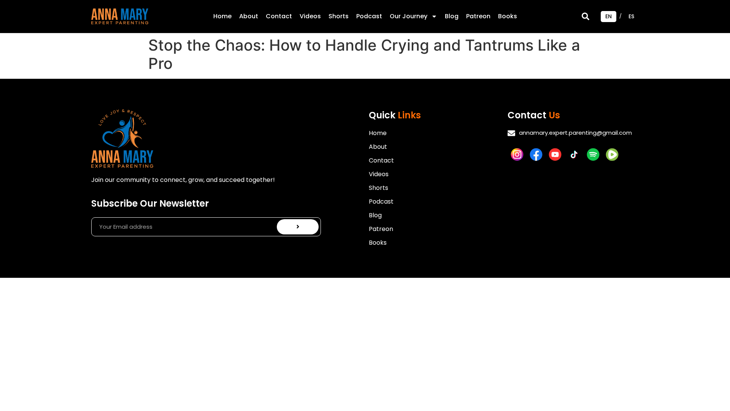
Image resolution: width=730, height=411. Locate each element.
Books (507, 16)
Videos (310, 16)
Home (222, 16)
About (248, 16)
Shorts (338, 16)
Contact (279, 16)
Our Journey (408, 16)
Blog (452, 16)
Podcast (369, 16)
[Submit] (298, 226)
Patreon (478, 16)
